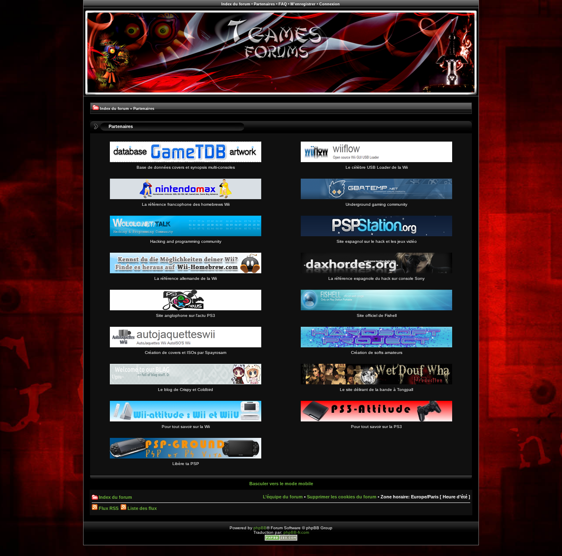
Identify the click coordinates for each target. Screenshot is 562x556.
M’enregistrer (303, 4)
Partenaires (264, 4)
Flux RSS (108, 508)
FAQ (283, 4)
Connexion (329, 4)
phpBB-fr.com (296, 532)
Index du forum (235, 4)
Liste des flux (141, 508)
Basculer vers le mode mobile (281, 483)
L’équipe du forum (283, 496)
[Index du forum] (281, 95)
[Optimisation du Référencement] (281, 539)
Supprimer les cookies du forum (341, 496)
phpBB (260, 528)
